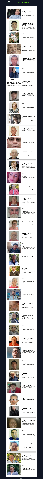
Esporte (12, 6)
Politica (21, 6)
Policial (18, 6)
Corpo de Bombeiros (25, 6)
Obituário (15, 6)
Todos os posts (8, 6)
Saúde (29, 6)
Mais (31, 6)
